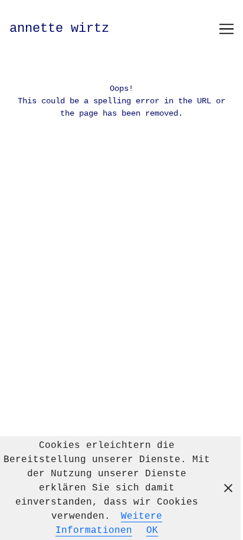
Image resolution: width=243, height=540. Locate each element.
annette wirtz (59, 28)
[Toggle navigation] (226, 29)
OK (152, 530)
